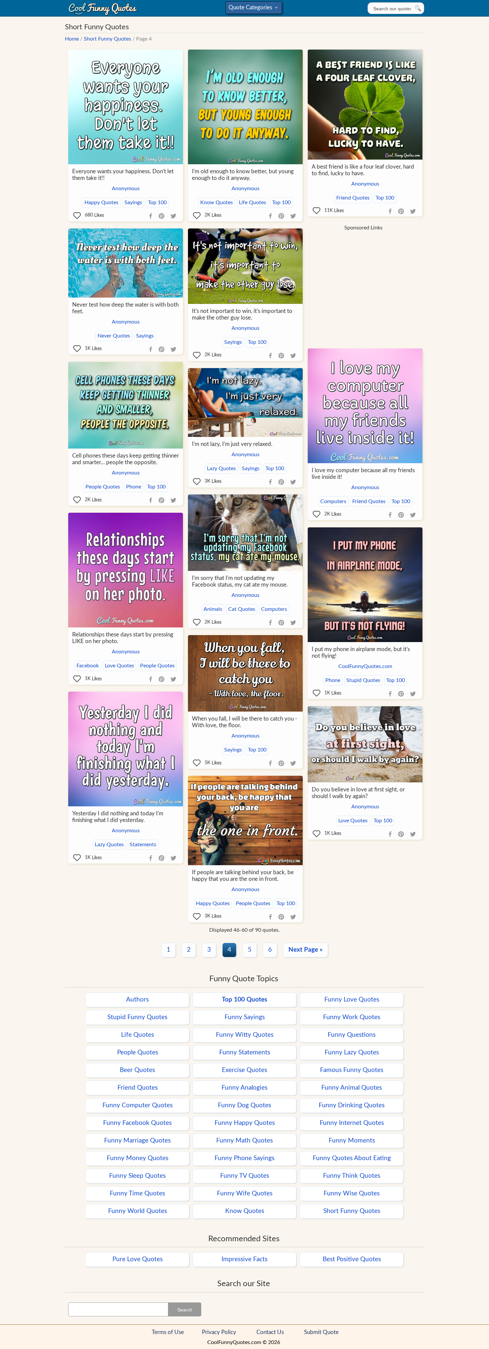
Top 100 (157, 202)
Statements (143, 844)
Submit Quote (321, 1332)
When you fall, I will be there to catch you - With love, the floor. (244, 722)
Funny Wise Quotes (352, 1193)
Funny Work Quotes (351, 1017)
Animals (213, 609)
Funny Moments (352, 1141)
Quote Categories (253, 9)
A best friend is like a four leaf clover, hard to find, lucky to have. (363, 170)
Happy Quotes (101, 202)
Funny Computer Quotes (137, 1105)
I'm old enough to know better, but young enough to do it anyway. (243, 175)
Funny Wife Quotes (244, 1193)
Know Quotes (216, 202)
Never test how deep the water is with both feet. (125, 308)
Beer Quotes (137, 1070)
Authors (137, 1000)
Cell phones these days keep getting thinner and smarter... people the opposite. (125, 459)
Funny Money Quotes (137, 1158)
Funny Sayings (245, 1017)
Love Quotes (119, 665)
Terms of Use (168, 1332)
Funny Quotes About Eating (352, 1158)
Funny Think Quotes (351, 1176)
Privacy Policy (219, 1332)
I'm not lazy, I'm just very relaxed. (232, 444)
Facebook (88, 665)
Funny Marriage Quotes (137, 1141)
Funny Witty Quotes (244, 1035)
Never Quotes (113, 335)
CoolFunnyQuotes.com (365, 666)
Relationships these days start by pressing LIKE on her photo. (122, 638)
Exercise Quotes (244, 1070)
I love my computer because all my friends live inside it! (363, 474)
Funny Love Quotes (351, 1000)
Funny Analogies (244, 1088)
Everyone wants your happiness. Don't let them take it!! (123, 175)
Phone (133, 486)
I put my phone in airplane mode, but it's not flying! (361, 652)
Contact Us (270, 1332)
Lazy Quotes (221, 468)
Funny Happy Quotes (245, 1123)
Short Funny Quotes (107, 39)
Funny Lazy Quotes (352, 1052)
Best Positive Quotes (352, 1259)
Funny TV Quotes (244, 1176)
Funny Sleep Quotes (137, 1176)
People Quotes (102, 486)
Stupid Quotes (363, 680)
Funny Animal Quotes (351, 1088)
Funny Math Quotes (244, 1141)
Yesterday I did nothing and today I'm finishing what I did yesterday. (117, 817)
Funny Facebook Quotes (137, 1123)
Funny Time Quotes (137, 1193)
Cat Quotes (241, 609)
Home (72, 39)
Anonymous (126, 188)
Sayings (133, 202)
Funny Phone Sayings (244, 1158)
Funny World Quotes (137, 1211)
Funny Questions (352, 1035)
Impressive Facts (244, 1259)
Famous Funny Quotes (351, 1070)
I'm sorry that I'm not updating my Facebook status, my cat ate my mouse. (240, 581)
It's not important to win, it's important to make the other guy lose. (242, 314)
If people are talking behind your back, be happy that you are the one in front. (243, 876)
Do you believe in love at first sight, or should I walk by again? (358, 793)
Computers (333, 501)
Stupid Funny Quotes (137, 1017)
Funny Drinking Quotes (352, 1105)
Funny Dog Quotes (244, 1105)
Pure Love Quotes (137, 1259)
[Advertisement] (363, 281)
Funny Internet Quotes (352, 1123)
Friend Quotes (353, 198)
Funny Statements (244, 1052)
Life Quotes (252, 202)
